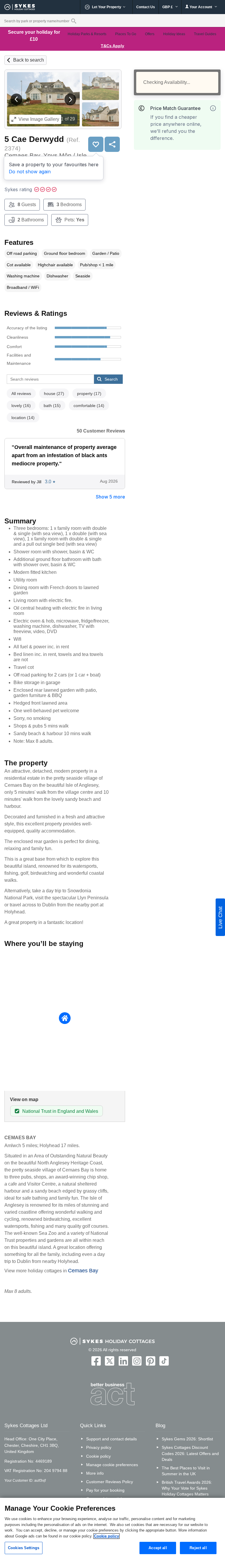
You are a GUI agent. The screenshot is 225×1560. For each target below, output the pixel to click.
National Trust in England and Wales (60, 1111)
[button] (16, 99)
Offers (149, 34)
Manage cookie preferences (112, 1464)
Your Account (201, 7)
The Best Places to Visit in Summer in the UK (186, 1471)
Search (111, 379)
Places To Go (125, 34)
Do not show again (30, 171)
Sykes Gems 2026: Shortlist (187, 1439)
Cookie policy (98, 1456)
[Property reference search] (73, 20)
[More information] (213, 108)
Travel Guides (205, 34)
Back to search (28, 59)
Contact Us (145, 7)
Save (95, 144)
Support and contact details (111, 1439)
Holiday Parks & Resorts (87, 34)
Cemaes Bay (83, 1271)
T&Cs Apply (112, 45)
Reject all (198, 1548)
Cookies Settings (23, 1548)
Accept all (158, 1548)
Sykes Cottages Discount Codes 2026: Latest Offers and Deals (190, 1453)
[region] (112, 1529)
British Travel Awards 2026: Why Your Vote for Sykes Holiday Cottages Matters (187, 1488)
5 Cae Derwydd (34, 139)
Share (112, 144)
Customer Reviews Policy (109, 1481)
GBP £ (168, 7)
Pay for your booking (105, 1490)
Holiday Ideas (174, 34)
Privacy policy (98, 1447)
